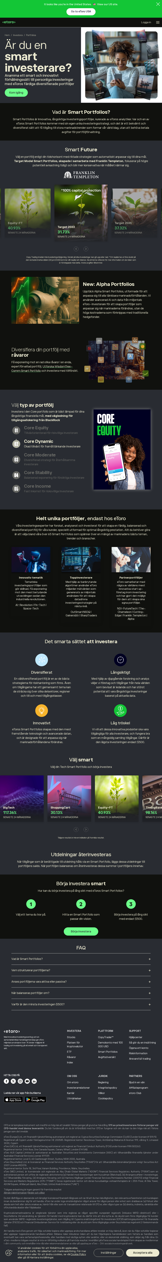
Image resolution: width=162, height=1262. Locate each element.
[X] (13, 1081)
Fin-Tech (39, 604)
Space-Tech (31, 608)
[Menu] (158, 22)
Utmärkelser (74, 1098)
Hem (7, 35)
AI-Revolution (24, 604)
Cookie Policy (78, 1254)
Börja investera (81, 931)
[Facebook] (6, 1081)
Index (70, 1062)
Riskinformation (138, 1053)
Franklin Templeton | (135, 615)
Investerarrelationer (78, 1087)
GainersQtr (72, 615)
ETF (69, 1051)
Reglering (103, 1082)
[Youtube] (27, 1081)
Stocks (71, 1037)
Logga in (146, 22)
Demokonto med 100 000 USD (110, 1044)
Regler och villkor (36, 1192)
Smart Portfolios (108, 1051)
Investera (18, 35)
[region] (81, 1253)
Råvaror (71, 1057)
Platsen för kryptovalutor (75, 1044)
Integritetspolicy (107, 1087)
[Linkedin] (34, 1081)
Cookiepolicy (105, 1098)
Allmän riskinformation (15, 1192)
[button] (76, 249)
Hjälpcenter (135, 1037)
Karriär (71, 1093)
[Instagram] (20, 1081)
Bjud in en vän (137, 1082)
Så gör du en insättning (142, 1042)
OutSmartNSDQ (80, 611)
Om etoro (72, 1082)
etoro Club (135, 1093)
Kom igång (16, 92)
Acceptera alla (142, 1252)
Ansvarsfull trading (140, 1058)
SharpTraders (89, 615)
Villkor (101, 1093)
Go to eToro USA (81, 11)
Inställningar (108, 1252)
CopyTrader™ (105, 1037)
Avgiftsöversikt (107, 1057)
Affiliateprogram (138, 1087)
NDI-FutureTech (127, 608)
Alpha (131, 618)
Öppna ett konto (138, 1048)
